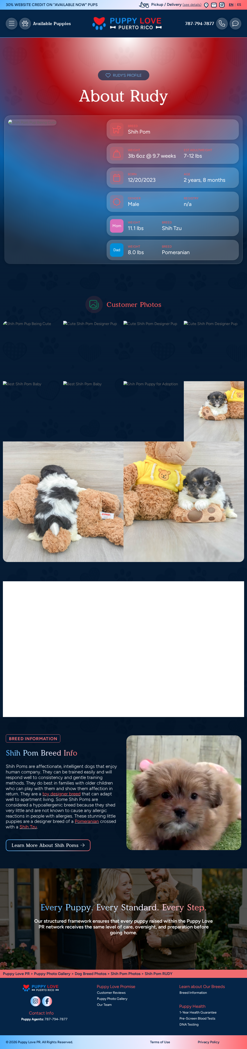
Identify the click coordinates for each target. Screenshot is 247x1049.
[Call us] (222, 23)
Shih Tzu (28, 827)
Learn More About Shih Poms (45, 845)
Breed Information (193, 993)
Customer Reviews (111, 993)
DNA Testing (189, 1024)
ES (239, 5)
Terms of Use (160, 1042)
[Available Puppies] (25, 23)
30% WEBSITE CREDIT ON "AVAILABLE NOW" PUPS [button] (52, 4)
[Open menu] (11, 23)
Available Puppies (52, 23)
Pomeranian (87, 821)
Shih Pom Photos (125, 973)
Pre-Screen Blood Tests (197, 1018)
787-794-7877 (199, 23)
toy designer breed (61, 794)
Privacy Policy (209, 1042)
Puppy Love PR (16, 973)
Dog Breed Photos (90, 973)
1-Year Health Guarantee (198, 1012)
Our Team (104, 1005)
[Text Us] (235, 23)
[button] (206, 5)
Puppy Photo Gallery (52, 973)
